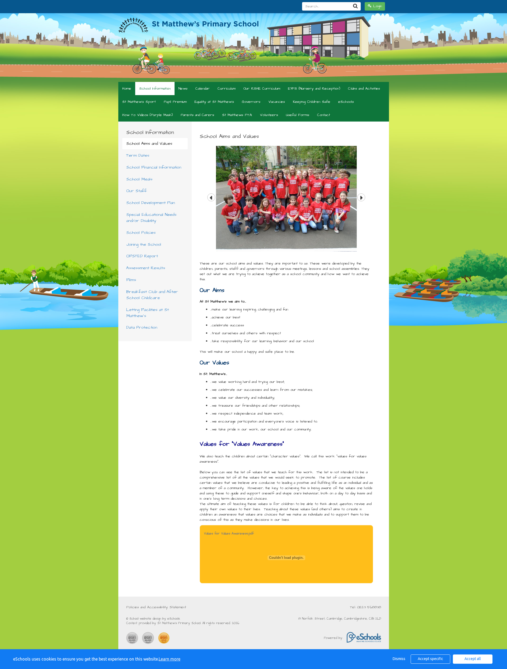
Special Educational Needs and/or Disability (151, 218)
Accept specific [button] (430, 659)
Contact (323, 115)
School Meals (139, 179)
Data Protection (141, 327)
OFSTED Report (142, 256)
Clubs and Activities (364, 88)
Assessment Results (145, 268)
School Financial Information (153, 167)
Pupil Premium (175, 101)
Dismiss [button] (399, 659)
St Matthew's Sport (139, 101)
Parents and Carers (197, 115)
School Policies (141, 232)
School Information (155, 88)
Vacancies (276, 101)
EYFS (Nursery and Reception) (314, 88)
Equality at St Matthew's (214, 101)
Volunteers (269, 115)
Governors (251, 101)
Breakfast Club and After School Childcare (152, 295)
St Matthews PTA (237, 115)
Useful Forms (297, 115)
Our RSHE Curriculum (261, 88)
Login (377, 6)
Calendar (202, 88)
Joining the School (143, 244)
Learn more (169, 659)
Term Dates (137, 155)
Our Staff (136, 191)
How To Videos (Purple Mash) (147, 115)
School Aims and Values (149, 143)
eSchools (346, 101)
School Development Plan (150, 203)
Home (126, 88)
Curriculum (227, 88)
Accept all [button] (472, 659)
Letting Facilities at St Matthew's (147, 313)
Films (131, 280)
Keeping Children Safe (311, 101)
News (183, 88)
